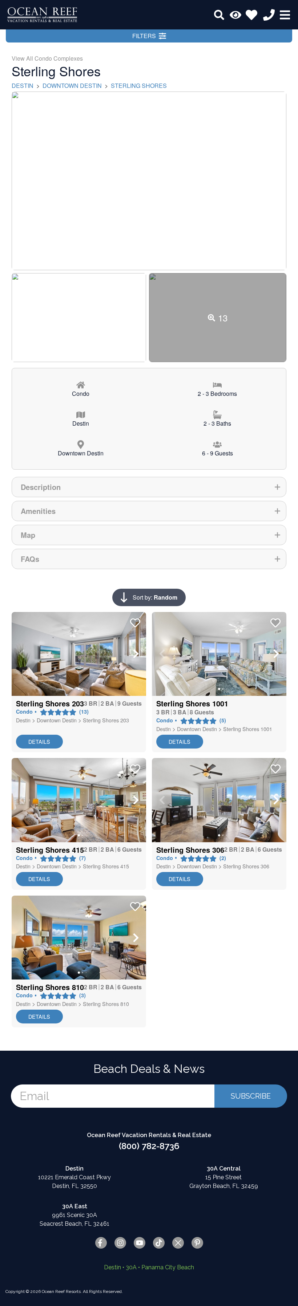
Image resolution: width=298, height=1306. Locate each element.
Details (39, 741)
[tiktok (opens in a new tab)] (159, 1243)
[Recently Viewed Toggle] (235, 15)
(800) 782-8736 (149, 1146)
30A (131, 1267)
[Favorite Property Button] (134, 621)
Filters (144, 36)
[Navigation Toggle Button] (285, 15)
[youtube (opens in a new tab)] (139, 1243)
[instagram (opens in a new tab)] (120, 1243)
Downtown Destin (72, 85)
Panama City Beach (167, 1267)
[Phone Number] (269, 15)
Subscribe (251, 1096)
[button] (22, 653)
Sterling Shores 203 (106, 720)
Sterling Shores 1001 (247, 729)
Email (34, 1096)
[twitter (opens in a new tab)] (178, 1243)
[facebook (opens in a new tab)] (101, 1243)
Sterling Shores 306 (246, 866)
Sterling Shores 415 (106, 866)
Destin (22, 85)
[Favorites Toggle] (251, 15)
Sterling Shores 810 (106, 1003)
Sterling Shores (139, 85)
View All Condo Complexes (47, 58)
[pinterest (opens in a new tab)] (197, 1243)
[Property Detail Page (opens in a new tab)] (79, 654)
